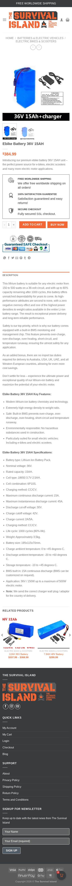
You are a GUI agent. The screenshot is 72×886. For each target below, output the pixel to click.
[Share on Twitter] (12, 258)
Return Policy (11, 793)
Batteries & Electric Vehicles (40, 38)
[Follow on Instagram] (11, 706)
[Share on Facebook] (8, 258)
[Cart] (67, 19)
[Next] (64, 87)
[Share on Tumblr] (25, 258)
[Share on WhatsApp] (4, 258)
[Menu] (5, 19)
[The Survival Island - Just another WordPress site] (33, 19)
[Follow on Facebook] (5, 706)
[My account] (61, 19)
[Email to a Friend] (16, 258)
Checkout (8, 747)
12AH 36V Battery (18, 654)
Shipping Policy (12, 786)
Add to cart (32, 224)
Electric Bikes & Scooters (36, 41)
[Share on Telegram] (29, 258)
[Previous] (8, 87)
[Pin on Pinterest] (21, 258)
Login (6, 740)
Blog (5, 754)
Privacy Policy (11, 780)
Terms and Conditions (15, 799)
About (6, 773)
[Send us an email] (17, 706)
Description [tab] (10, 275)
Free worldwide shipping (36, 3)
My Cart (7, 734)
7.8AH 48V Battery (53, 654)
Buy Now (57, 224)
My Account (9, 728)
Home (10, 38)
